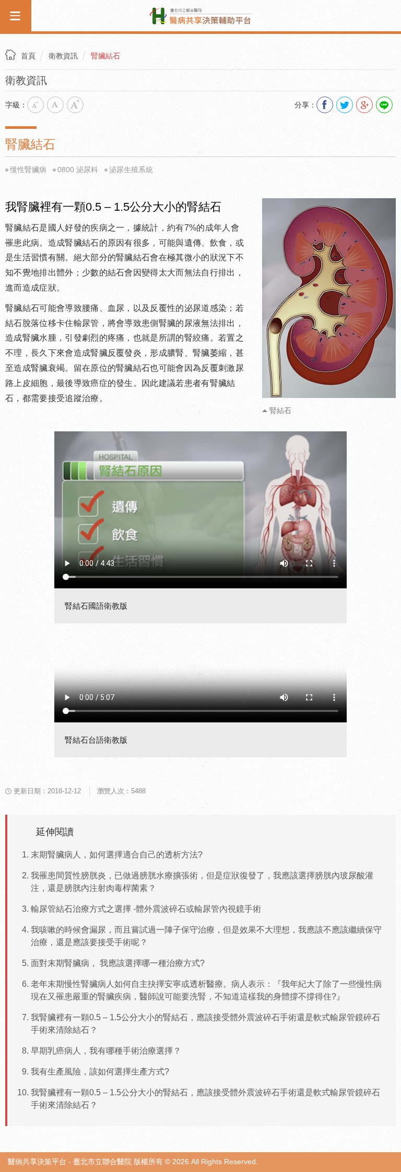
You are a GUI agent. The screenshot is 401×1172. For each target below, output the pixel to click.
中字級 (55, 104)
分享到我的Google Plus (364, 104)
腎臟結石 (105, 56)
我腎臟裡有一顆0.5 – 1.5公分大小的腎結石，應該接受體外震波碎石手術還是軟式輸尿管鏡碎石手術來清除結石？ (205, 1023)
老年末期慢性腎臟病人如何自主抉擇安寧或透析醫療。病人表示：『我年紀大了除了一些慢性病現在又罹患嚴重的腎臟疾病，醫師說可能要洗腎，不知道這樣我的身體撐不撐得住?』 (206, 990)
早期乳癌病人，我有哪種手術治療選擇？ (106, 1050)
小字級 (35, 104)
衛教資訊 (63, 56)
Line (384, 104)
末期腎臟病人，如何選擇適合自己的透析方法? (117, 854)
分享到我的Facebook (324, 104)
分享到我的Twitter (344, 104)
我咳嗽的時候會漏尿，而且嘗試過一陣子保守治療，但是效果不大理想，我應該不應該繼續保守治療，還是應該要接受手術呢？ (206, 936)
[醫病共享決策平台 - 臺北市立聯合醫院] (200, 14)
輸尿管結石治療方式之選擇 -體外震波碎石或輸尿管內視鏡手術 (146, 908)
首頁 (28, 56)
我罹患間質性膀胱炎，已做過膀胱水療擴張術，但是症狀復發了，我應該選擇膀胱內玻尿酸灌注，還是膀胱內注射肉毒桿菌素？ (202, 881)
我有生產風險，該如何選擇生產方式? (100, 1071)
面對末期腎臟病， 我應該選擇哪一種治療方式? (118, 963)
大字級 (75, 104)
